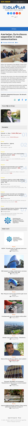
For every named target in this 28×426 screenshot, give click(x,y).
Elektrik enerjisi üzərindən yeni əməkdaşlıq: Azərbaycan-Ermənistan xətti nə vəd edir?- (12, 195)
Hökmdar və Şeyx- (11, 133)
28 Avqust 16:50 (6, 135)
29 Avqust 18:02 (14, 317)
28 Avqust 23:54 (6, 211)
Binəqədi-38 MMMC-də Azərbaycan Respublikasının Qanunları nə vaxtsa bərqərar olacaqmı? (14, 383)
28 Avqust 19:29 (6, 184)
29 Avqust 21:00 (14, 251)
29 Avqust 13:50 (14, 385)
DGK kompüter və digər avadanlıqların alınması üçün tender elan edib (14, 271)
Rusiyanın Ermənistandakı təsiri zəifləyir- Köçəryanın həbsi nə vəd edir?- (12, 167)
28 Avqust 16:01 (5, 169)
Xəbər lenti (5, 228)
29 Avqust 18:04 (14, 296)
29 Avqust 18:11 (14, 273)
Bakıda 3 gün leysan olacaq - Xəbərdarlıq (14, 337)
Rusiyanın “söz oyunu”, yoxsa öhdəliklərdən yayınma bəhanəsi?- (12, 154)
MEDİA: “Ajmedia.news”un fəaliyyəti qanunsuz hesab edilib (13, 249)
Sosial (2, 131)
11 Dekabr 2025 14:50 (8, 42)
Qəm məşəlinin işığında (7, 143)
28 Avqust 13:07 (6, 157)
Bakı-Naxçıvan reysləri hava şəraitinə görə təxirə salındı (14, 294)
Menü (14, 29)
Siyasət (3, 151)
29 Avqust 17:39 (14, 339)
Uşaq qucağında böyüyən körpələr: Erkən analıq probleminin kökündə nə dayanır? (14, 209)
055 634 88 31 (5, 96)
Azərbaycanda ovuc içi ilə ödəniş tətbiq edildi (14, 316)
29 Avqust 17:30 (14, 361)
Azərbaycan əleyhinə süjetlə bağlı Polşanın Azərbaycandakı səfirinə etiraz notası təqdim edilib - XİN (13, 181)
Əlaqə (19, 417)
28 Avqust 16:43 (6, 198)
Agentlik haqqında (12, 417)
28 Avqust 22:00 (6, 145)
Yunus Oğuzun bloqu (8, 106)
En (17, 42)
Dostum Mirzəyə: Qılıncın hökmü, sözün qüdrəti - (14, 359)
